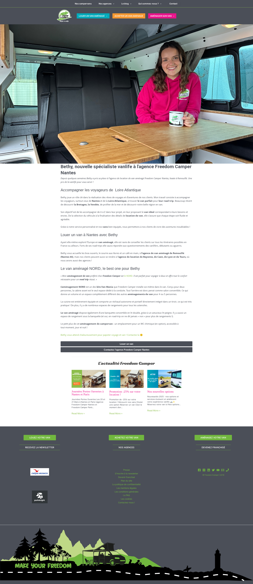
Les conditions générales (126, 491)
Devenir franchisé (126, 477)
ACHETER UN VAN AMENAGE (128, 16)
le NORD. (128, 275)
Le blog (125, 3)
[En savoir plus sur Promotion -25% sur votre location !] (126, 378)
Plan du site (126, 480)
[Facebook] (199, 470)
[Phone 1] (227, 470)
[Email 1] (222, 470)
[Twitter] (213, 470)
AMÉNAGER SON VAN (161, 16)
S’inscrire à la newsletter (126, 473)
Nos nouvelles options (160, 391)
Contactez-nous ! (126, 502)
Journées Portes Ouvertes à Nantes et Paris (88, 393)
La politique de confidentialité (126, 484)
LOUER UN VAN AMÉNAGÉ (92, 16)
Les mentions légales (126, 488)
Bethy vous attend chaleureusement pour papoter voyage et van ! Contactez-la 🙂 (102, 334)
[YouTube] (218, 470)
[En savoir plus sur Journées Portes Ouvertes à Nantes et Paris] (89, 378)
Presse (126, 470)
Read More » (78, 413)
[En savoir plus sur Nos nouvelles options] (164, 378)
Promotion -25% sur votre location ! (124, 393)
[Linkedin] (208, 470)
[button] (113, 3)
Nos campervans (83, 3)
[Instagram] (203, 470)
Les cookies (126, 499)
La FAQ (126, 495)
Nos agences (105, 3)
